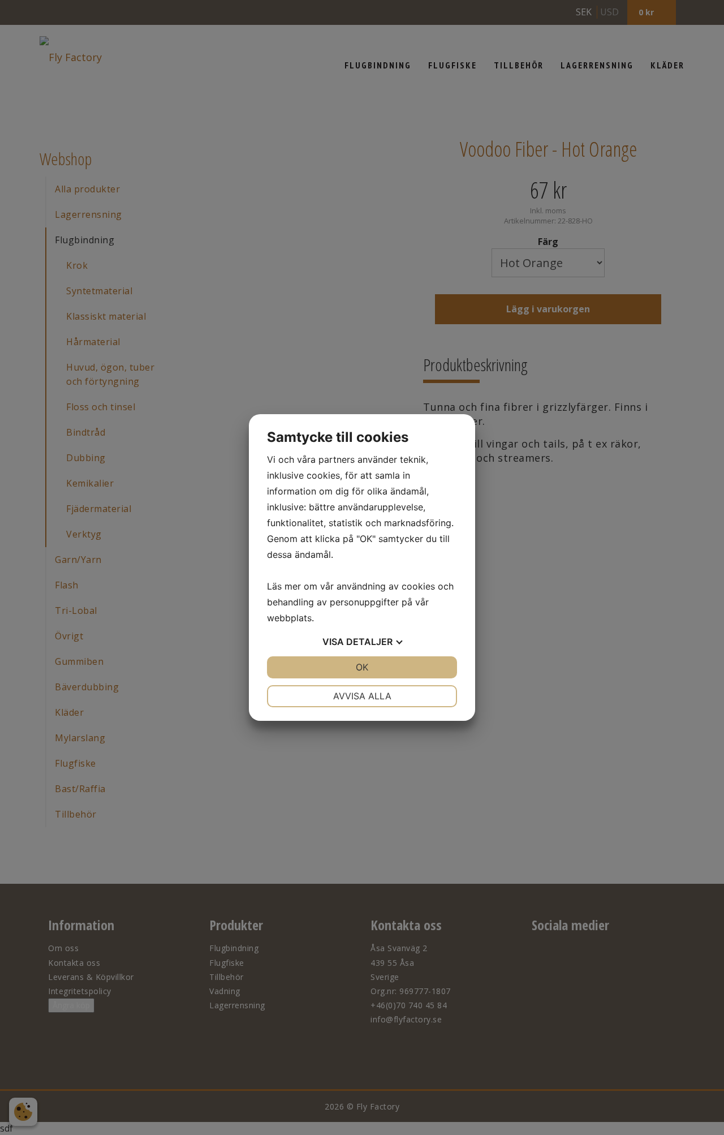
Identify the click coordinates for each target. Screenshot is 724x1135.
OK (362, 667)
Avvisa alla (362, 696)
